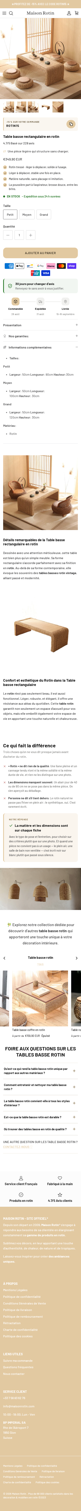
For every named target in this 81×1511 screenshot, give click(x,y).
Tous (40, 964)
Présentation (12, 325)
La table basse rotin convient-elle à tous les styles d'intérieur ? (37, 1103)
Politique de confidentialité (22, 1296)
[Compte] (68, 13)
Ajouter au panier (40, 253)
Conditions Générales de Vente (24, 1303)
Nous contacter (14, 1373)
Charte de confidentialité (20, 1329)
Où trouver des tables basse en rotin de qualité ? (35, 1129)
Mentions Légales (15, 1290)
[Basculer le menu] (4, 13)
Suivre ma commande (18, 1360)
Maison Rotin (19, 1493)
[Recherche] (13, 13)
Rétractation (12, 1323)
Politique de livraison (17, 1310)
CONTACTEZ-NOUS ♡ (18, 1147)
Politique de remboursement (23, 1316)
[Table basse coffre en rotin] (40, 998)
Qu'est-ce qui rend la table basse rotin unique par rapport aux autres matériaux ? (36, 1071)
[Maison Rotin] (40, 13)
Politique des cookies (18, 1336)
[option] (40, 58)
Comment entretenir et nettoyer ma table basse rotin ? (35, 1087)
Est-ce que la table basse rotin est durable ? (32, 1117)
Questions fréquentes (18, 1367)
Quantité (9, 226)
